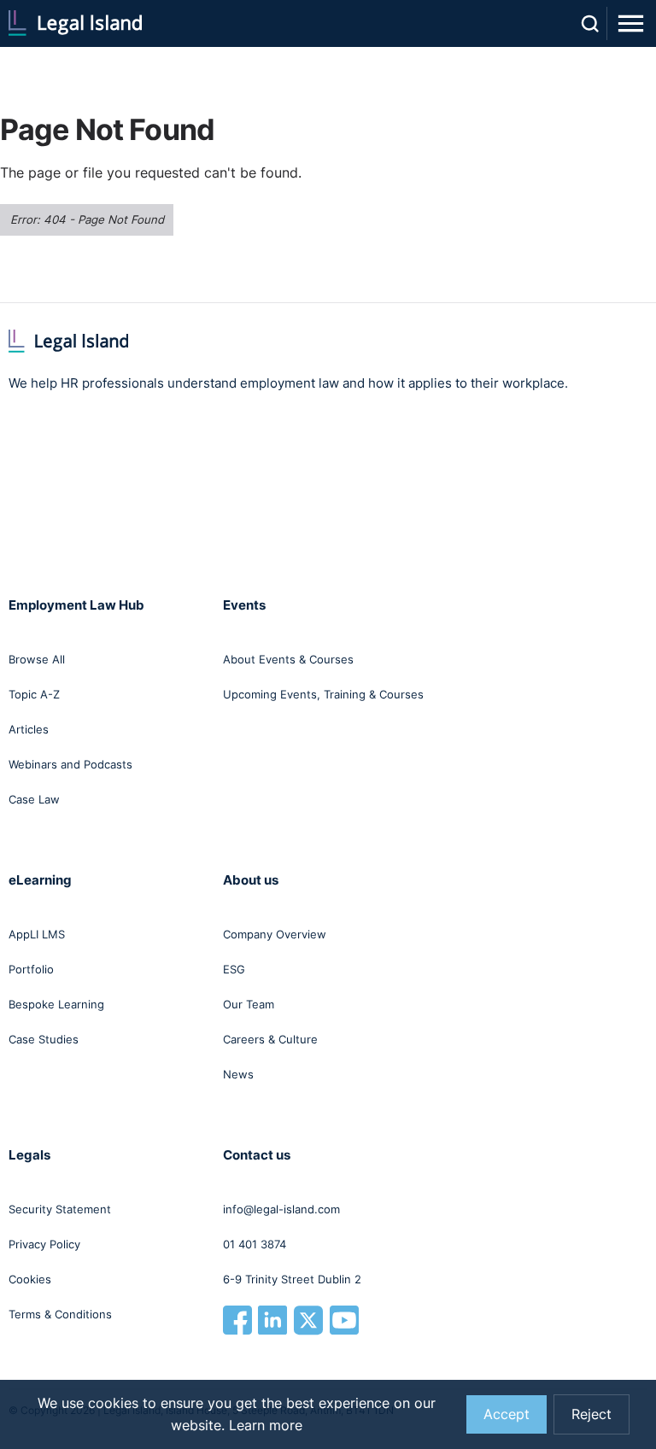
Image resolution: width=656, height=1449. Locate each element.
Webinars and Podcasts (70, 764)
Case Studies (44, 1039)
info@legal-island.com (281, 1209)
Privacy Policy (44, 1244)
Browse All (37, 659)
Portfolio (31, 969)
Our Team (248, 1004)
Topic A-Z (34, 694)
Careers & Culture (270, 1039)
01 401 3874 (254, 1244)
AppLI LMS (37, 934)
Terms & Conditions (60, 1314)
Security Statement (60, 1209)
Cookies (30, 1279)
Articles (29, 729)
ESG (234, 969)
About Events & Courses (288, 659)
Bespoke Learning (56, 1004)
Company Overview (274, 934)
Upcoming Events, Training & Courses (323, 694)
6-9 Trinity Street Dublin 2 (292, 1279)
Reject (591, 1414)
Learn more (265, 1425)
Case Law (34, 799)
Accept (506, 1414)
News (238, 1074)
